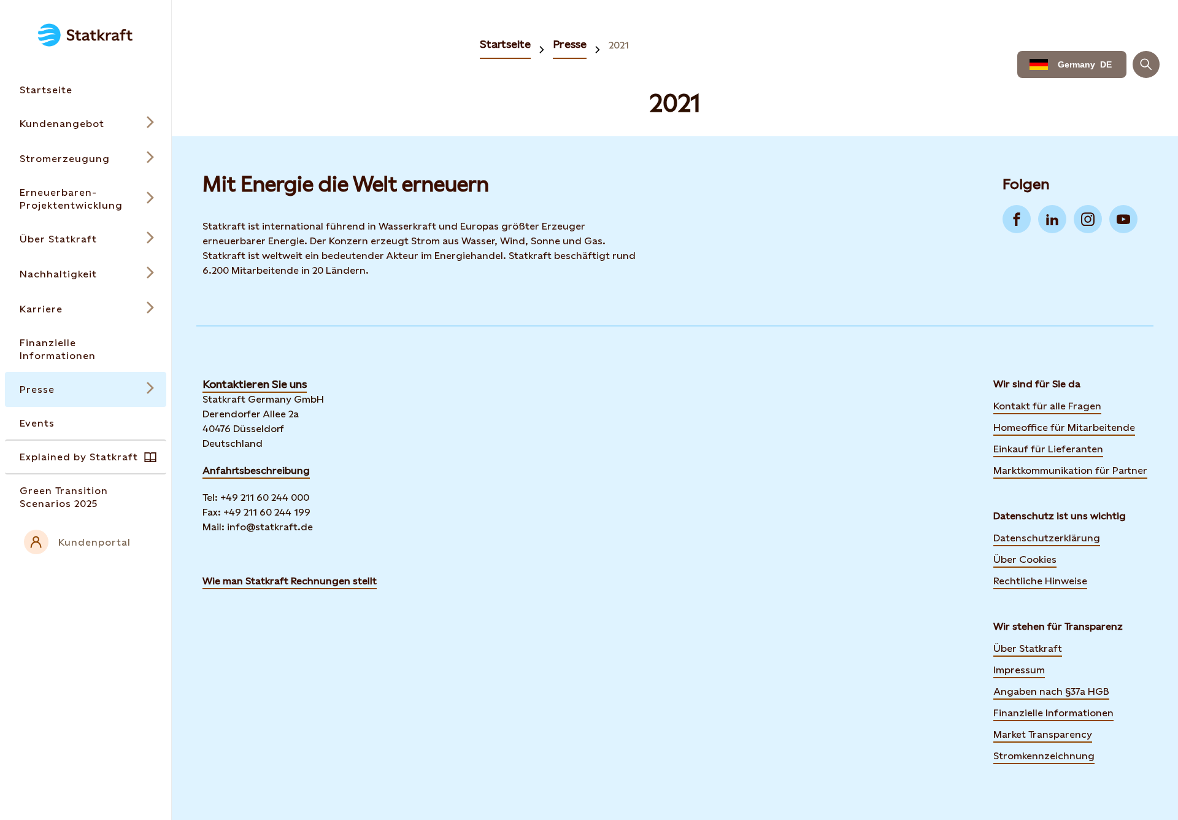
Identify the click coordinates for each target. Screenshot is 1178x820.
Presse (570, 43)
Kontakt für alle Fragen (1047, 406)
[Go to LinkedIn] (1052, 219)
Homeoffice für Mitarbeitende (1064, 427)
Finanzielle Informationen (1053, 713)
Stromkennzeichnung (1044, 756)
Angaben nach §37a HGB (1051, 691)
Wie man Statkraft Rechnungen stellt (289, 581)
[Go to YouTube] (1123, 219)
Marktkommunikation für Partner (1070, 470)
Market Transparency (1042, 734)
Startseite (505, 43)
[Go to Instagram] (1088, 219)
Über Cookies (1025, 559)
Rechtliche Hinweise (1040, 581)
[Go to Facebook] (1017, 219)
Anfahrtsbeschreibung (256, 470)
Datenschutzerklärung (1046, 538)
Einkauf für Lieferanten (1048, 449)
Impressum (1019, 670)
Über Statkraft (1027, 648)
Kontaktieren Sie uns (254, 383)
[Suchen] (1146, 64)
